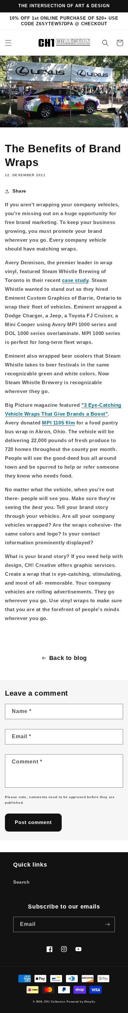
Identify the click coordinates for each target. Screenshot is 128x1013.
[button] (8, 43)
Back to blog (68, 658)
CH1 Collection (55, 1001)
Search (21, 882)
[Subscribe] (107, 924)
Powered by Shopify (81, 1001)
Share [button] (19, 191)
